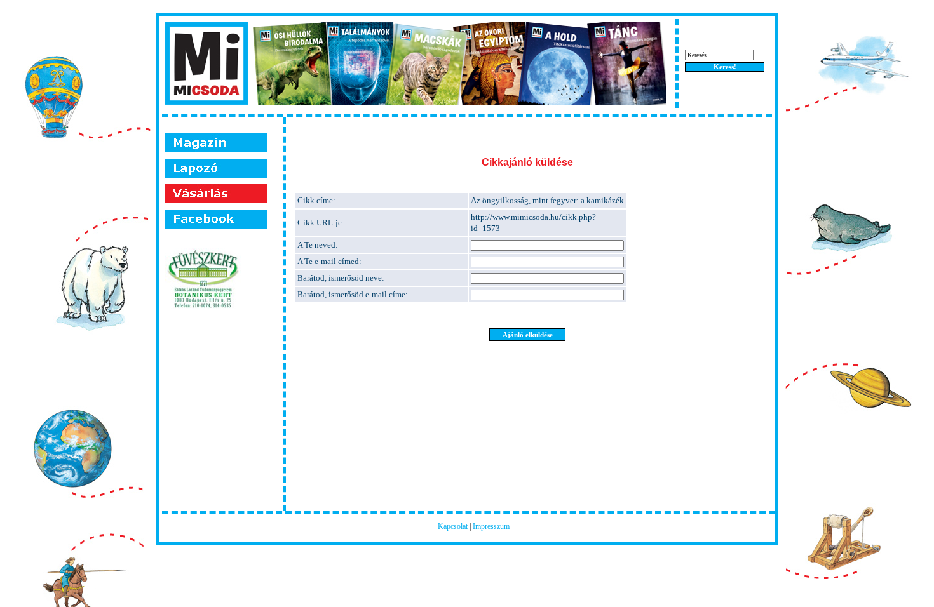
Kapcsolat (453, 526)
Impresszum (491, 526)
